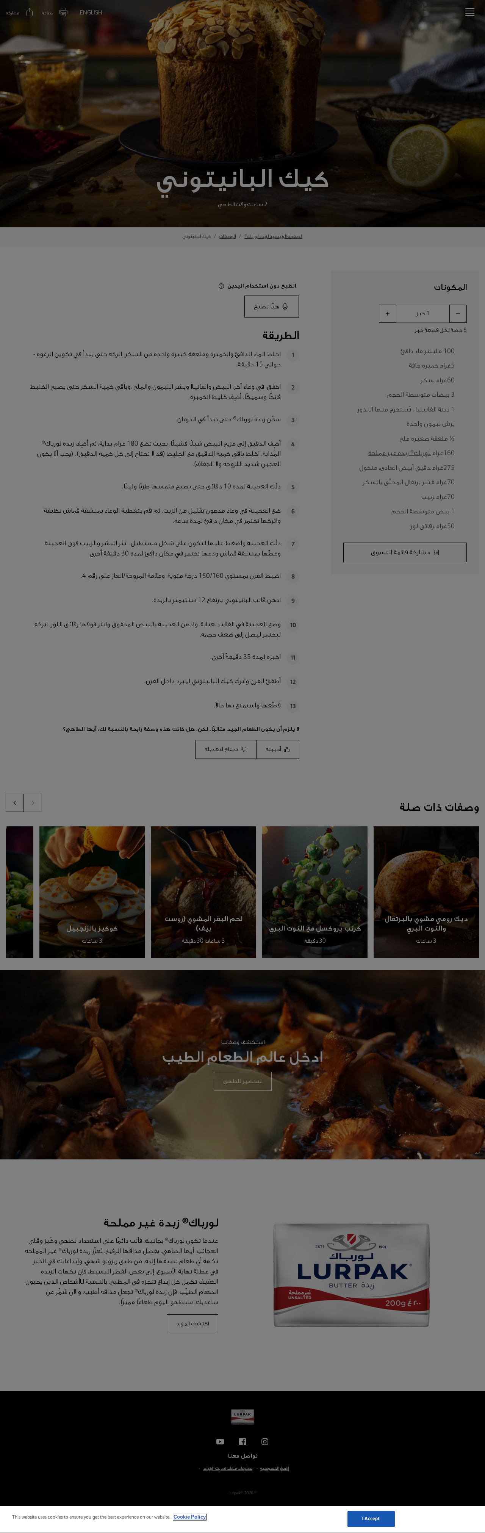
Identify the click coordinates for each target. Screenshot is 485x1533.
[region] (242, 1519)
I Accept (371, 1518)
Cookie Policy (190, 1517)
